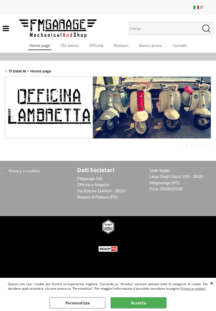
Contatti (180, 45)
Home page (39, 45)
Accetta (138, 302)
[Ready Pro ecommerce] (108, 249)
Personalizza (77, 302)
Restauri (121, 45)
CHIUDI (211, 283)
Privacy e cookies (192, 288)
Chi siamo (69, 45)
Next (207, 110)
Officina (96, 45)
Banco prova (150, 45)
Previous (8, 110)
